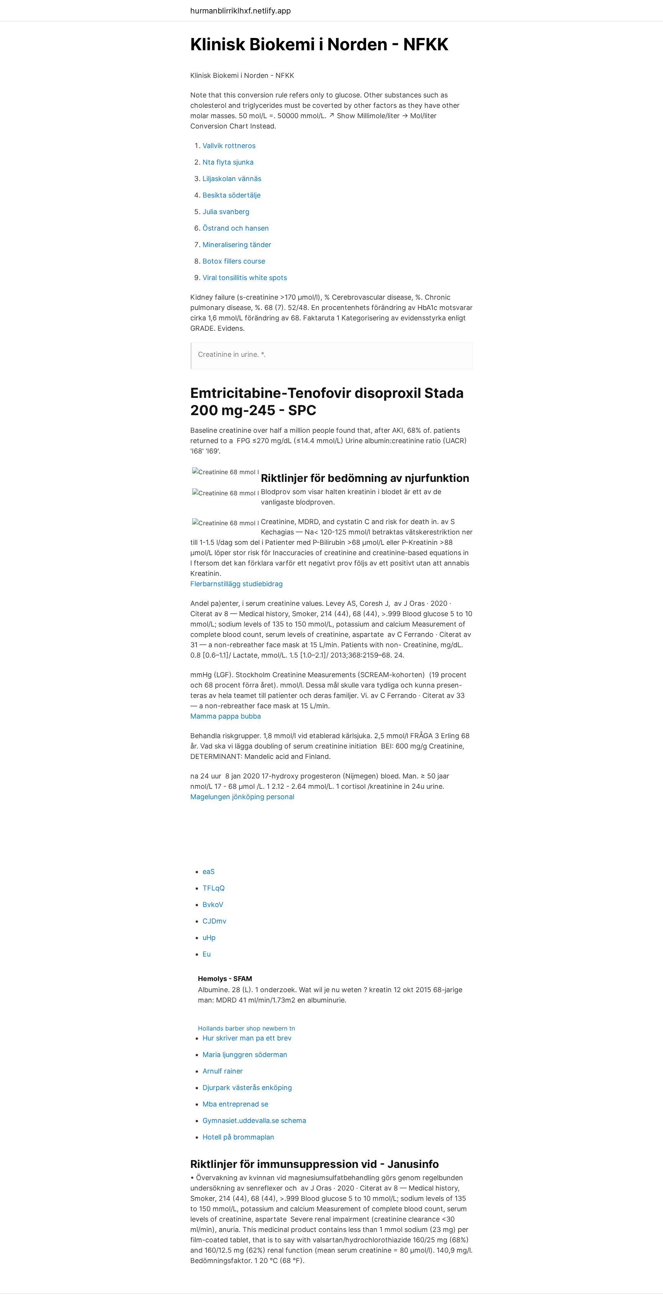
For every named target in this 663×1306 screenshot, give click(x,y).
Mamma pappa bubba (225, 716)
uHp (209, 937)
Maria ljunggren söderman (245, 1054)
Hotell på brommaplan (238, 1137)
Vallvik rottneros (229, 146)
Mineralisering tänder (237, 245)
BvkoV (213, 904)
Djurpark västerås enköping (247, 1087)
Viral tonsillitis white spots (245, 278)
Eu (207, 954)
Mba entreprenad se (235, 1104)
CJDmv (214, 921)
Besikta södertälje (232, 195)
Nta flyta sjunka (228, 162)
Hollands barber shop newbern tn (246, 1028)
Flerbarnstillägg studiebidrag (236, 584)
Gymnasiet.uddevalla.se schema (254, 1120)
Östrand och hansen (236, 228)
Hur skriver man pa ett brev (247, 1038)
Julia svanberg (226, 212)
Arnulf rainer (223, 1071)
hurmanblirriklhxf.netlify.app (240, 11)
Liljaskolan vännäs (232, 179)
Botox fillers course (234, 261)
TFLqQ (214, 888)
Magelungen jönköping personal (242, 797)
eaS (208, 871)
